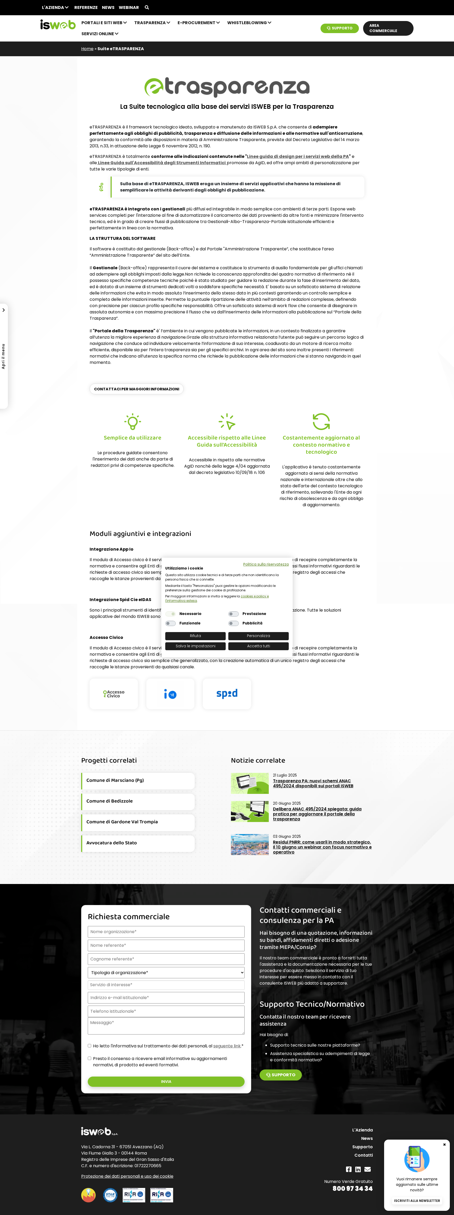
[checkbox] (170, 614)
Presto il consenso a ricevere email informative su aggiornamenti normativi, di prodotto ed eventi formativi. (160, 1062)
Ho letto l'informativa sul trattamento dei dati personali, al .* (168, 1046)
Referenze (86, 7)
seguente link (227, 1046)
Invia (166, 1081)
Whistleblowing (247, 23)
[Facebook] (349, 1169)
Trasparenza (150, 23)
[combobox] (165, 985)
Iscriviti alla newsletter (417, 1200)
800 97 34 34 (353, 1188)
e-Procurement (197, 23)
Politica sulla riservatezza (266, 564)
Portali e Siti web (102, 23)
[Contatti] (367, 1169)
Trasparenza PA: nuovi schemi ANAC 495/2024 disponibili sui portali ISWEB (313, 783)
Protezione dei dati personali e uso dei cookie (127, 1176)
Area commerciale (383, 28)
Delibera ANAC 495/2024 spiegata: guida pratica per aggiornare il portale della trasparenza (317, 814)
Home (87, 49)
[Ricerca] (147, 7)
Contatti (363, 1155)
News (108, 7)
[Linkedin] (358, 1169)
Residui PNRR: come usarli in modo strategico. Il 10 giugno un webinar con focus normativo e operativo (322, 847)
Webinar (129, 7)
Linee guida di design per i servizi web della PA (298, 156)
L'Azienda (53, 7)
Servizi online (98, 34)
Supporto (342, 28)
